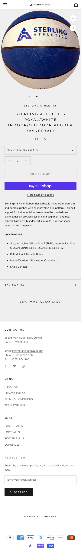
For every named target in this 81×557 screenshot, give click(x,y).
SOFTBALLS (12, 445)
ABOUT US (11, 386)
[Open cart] (76, 5)
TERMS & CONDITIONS (19, 399)
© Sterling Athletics (40, 516)
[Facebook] (6, 366)
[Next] (51, 96)
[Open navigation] (5, 4)
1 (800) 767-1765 (23, 355)
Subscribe (19, 492)
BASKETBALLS (14, 426)
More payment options (40, 195)
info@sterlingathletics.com (27, 351)
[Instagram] (23, 366)
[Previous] (29, 96)
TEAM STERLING (15, 405)
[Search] (69, 4)
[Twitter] (14, 366)
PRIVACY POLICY (15, 393)
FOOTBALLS (12, 432)
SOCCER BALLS (14, 438)
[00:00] (40, 49)
